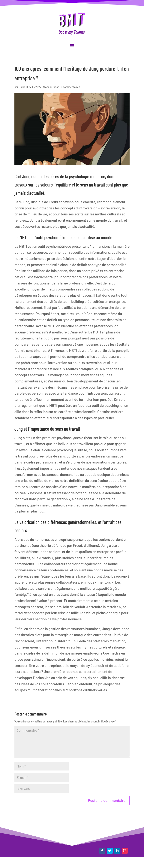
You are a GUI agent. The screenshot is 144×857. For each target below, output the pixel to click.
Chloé (22, 87)
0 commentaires (70, 87)
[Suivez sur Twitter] (110, 851)
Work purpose (51, 87)
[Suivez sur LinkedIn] (117, 851)
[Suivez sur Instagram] (125, 851)
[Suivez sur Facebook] (102, 851)
